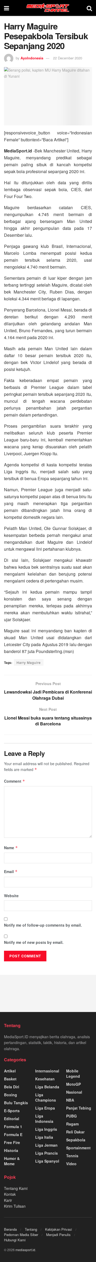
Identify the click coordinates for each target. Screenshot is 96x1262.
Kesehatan (45, 1078)
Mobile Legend (73, 1073)
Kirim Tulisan (15, 1206)
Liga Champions (45, 1097)
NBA (70, 1100)
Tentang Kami (15, 1188)
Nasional (74, 1092)
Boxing (10, 1094)
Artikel (10, 1070)
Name (11, 847)
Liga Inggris (46, 1129)
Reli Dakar (75, 1131)
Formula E (13, 1134)
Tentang (31, 1229)
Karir (8, 1200)
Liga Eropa (45, 1108)
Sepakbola (75, 1139)
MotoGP (73, 1084)
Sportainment (78, 1147)
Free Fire (12, 1142)
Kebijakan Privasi (58, 1229)
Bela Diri (11, 1086)
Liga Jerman (46, 1145)
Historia (11, 1150)
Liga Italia (44, 1137)
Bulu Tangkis (16, 1102)
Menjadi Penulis (58, 1234)
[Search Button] (89, 8)
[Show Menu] (6, 8)
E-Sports (12, 1110)
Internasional (47, 1070)
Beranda (10, 1229)
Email (11, 871)
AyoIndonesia (32, 57)
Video (71, 1163)
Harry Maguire (29, 662)
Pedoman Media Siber (21, 1234)
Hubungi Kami (15, 1239)
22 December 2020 (67, 57)
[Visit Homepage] (47, 8)
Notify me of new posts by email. (33, 942)
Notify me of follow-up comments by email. (43, 925)
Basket (10, 1078)
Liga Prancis (46, 1153)
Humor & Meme (12, 1161)
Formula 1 (13, 1126)
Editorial (11, 1118)
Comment (14, 781)
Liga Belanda (47, 1086)
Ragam (72, 1124)
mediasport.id (25, 1249)
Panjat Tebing (78, 1108)
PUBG (71, 1116)
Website (11, 895)
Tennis (72, 1155)
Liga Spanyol (47, 1161)
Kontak (10, 1194)
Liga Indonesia (44, 1118)
